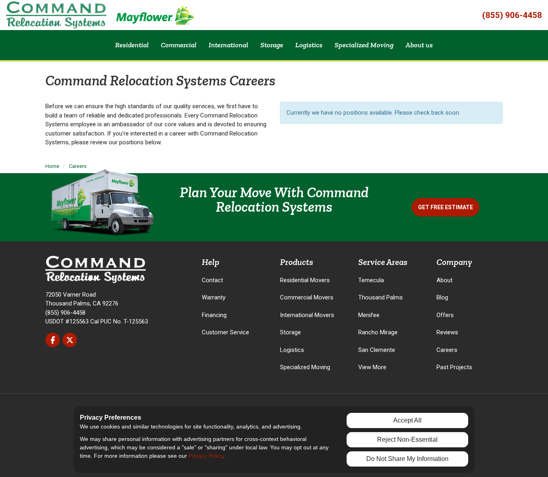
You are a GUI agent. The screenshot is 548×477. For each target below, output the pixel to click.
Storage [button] (271, 44)
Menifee (369, 315)
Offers (445, 315)
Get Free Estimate (445, 207)
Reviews (447, 332)
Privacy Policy (206, 456)
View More (372, 367)
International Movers (307, 315)
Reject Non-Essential (407, 439)
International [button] (228, 44)
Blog (442, 297)
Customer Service (225, 332)
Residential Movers (305, 280)
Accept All (407, 420)
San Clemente (376, 350)
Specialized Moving (305, 367)
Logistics (292, 350)
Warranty (213, 297)
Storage (290, 332)
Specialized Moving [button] (364, 44)
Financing (214, 315)
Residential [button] (132, 44)
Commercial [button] (179, 44)
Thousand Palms (380, 297)
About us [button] (419, 44)
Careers (446, 350)
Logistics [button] (309, 44)
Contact (212, 280)
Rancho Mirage (378, 332)
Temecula (371, 280)
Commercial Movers (306, 297)
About (444, 280)
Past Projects (454, 367)
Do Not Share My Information (407, 458)
